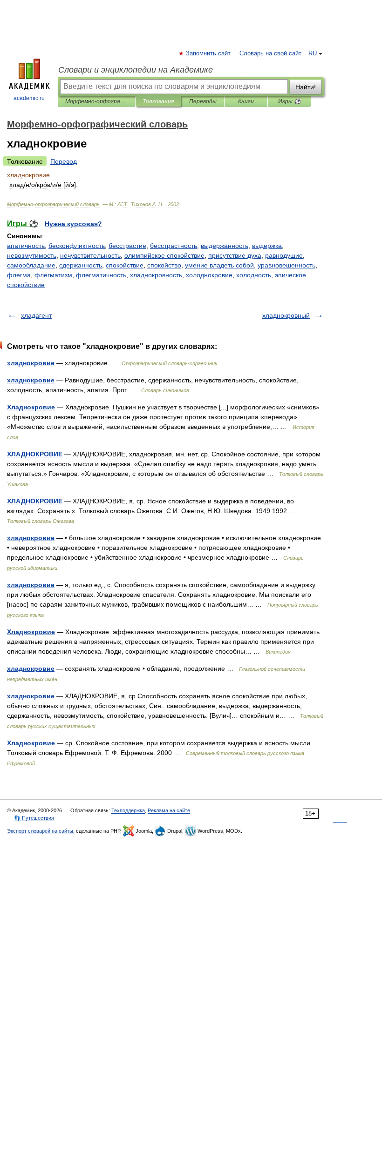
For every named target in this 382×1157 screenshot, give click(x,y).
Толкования (158, 101)
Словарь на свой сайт (270, 53)
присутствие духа (234, 255)
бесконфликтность (76, 245)
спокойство (164, 265)
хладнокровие (31, 363)
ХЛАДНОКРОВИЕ (34, 454)
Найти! (305, 87)
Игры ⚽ (289, 101)
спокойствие (124, 265)
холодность (253, 275)
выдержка (267, 245)
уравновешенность (286, 265)
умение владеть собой (219, 265)
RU (312, 53)
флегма (19, 275)
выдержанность (224, 245)
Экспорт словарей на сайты (40, 831)
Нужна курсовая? (73, 223)
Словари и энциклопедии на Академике (135, 69)
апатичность (26, 245)
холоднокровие (209, 275)
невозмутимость (31, 255)
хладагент (36, 315)
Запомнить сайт (209, 53)
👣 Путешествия (34, 818)
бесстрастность (173, 245)
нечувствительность (90, 255)
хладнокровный (286, 315)
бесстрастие (127, 245)
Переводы (203, 101)
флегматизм (53, 275)
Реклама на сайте (169, 810)
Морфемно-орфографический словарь (96, 101)
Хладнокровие (31, 407)
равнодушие (284, 255)
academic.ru (29, 98)
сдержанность (80, 265)
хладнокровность (156, 275)
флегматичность (101, 275)
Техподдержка (128, 810)
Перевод (63, 161)
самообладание (31, 265)
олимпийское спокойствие (164, 255)
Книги (246, 101)
